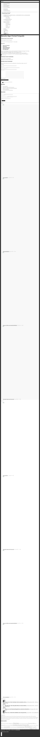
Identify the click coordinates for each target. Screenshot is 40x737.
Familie (7, 717)
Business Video (28, 716)
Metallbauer (17, 718)
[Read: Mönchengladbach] (4, 178)
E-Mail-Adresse (4, 67)
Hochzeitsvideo (3, 718)
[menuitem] (21, 8)
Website (2, 69)
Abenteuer (4, 716)
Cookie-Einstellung (7, 10)
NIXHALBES (18, 729)
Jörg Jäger (15, 41)
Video (6, 719)
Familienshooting (10, 717)
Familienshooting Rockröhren (8, 90)
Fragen (21, 717)
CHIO (31, 716)
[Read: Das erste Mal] (4, 104)
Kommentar (3, 78)
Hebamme (27, 717)
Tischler (36, 718)
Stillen (34, 718)
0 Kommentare (10, 41)
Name (3, 94)
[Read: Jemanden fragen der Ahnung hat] (4, 326)
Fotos (19, 717)
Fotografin (17, 717)
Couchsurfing (34, 716)
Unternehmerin (3, 719)
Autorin (10, 716)
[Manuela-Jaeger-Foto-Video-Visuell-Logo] (6, 13)
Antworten (7, 716)
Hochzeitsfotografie (35, 717)
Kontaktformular (13, 718)
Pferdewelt (21, 718)
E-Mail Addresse (5, 96)
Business (15, 716)
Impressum (6, 8)
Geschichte (24, 717)
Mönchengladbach (6, 89)
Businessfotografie (18, 716)
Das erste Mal (5, 86)
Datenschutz (6, 9)
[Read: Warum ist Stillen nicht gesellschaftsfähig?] (4, 252)
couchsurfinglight (3, 717)
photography (28, 718)
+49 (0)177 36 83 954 (7, 12)
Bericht (12, 716)
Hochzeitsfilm (31, 717)
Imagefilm (10, 718)
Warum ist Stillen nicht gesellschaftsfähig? (10, 88)
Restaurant (31, 718)
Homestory (6, 718)
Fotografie (14, 717)
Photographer (24, 718)
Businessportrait (24, 716)
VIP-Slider (8, 719)
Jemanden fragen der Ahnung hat (8, 87)
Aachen (2, 716)
